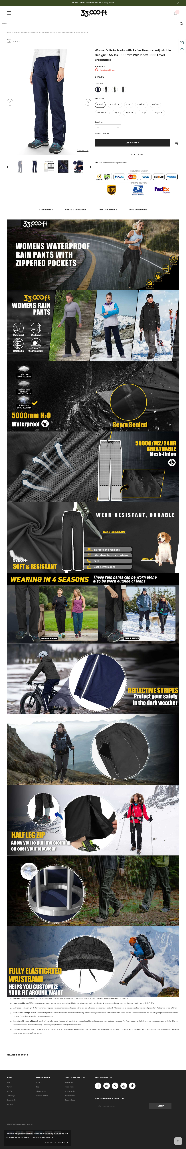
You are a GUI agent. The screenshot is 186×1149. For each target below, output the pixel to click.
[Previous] (10, 102)
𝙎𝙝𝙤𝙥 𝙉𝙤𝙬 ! (109, 3)
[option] (49, 102)
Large (116, 113)
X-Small (100, 104)
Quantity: (98, 122)
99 (100, 163)
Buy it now (137, 154)
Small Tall (141, 104)
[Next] (88, 102)
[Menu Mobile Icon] (9, 13)
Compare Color (82, 150)
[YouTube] (123, 1086)
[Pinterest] (115, 1086)
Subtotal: (98, 134)
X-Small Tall (115, 104)
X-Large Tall (158, 113)
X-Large (143, 113)
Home (9, 33)
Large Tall (129, 113)
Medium (155, 104)
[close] (178, 3)
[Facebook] (98, 1086)
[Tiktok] (132, 1086)
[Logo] (94, 13)
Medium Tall (102, 113)
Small (128, 104)
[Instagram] (106, 1086)
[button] (100, 67)
